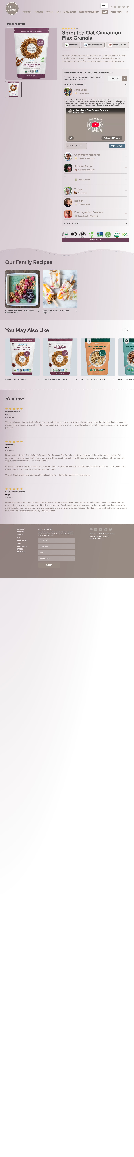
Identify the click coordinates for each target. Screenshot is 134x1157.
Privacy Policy (94, 534)
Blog (58, 12)
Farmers (49, 12)
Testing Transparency (89, 12)
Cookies (112, 534)
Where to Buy (117, 12)
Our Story (26, 12)
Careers (20, 549)
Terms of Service (104, 534)
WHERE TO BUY (95, 240)
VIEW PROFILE (116, 146)
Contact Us (21, 552)
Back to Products (16, 24)
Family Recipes (70, 12)
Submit (49, 565)
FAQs (105, 12)
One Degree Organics (12, 8)
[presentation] (122, 330)
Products (38, 12)
